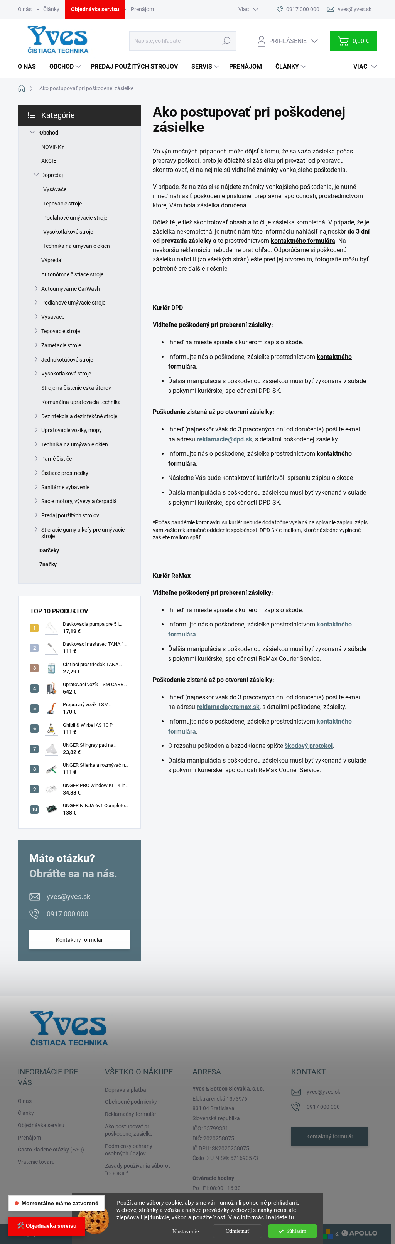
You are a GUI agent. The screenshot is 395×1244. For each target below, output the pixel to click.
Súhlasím (296, 1231)
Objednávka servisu (95, 9)
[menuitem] (30, 66)
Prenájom (142, 9)
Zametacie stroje (61, 345)
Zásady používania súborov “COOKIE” (138, 1170)
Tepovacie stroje (62, 203)
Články (51, 9)
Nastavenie (185, 1231)
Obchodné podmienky (131, 1102)
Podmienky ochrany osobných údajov (128, 1150)
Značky (48, 564)
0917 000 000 (67, 914)
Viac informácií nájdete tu (261, 1217)
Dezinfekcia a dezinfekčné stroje (79, 416)
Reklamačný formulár (130, 1114)
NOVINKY (52, 147)
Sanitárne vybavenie (65, 487)
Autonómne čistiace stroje (72, 274)
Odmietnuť (238, 1231)
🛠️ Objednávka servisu (46, 1225)
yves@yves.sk (68, 896)
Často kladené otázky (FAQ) (51, 1149)
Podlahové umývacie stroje (75, 218)
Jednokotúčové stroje (67, 360)
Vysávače (54, 189)
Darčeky (49, 550)
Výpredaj (51, 260)
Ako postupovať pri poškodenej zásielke (128, 1130)
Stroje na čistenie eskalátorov (76, 388)
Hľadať (226, 41)
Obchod (48, 133)
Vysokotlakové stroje (68, 232)
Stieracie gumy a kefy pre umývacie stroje (83, 533)
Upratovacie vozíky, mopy (71, 430)
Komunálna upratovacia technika (81, 402)
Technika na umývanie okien (76, 246)
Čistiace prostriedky (64, 473)
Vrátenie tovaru (36, 1162)
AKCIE (48, 161)
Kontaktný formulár (79, 940)
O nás (25, 9)
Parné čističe (56, 459)
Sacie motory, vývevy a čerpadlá (79, 501)
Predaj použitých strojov (70, 515)
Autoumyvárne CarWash (70, 289)
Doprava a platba (125, 1090)
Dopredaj (52, 175)
